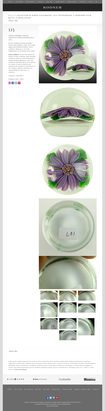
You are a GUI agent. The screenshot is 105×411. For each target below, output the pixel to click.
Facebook (13, 83)
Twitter (16, 83)
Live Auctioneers (40, 379)
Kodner (52, 7)
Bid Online (28, 389)
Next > (16, 21)
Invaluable (65, 379)
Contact (95, 389)
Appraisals (56, 389)
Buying (38, 389)
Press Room (67, 389)
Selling (46, 389)
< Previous (10, 21)
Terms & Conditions (82, 389)
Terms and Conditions (21, 370)
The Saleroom (90, 379)
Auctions (18, 389)
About (9, 389)
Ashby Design (54, 406)
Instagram (54, 397)
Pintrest (19, 83)
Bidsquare (15, 379)
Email (9, 83)
